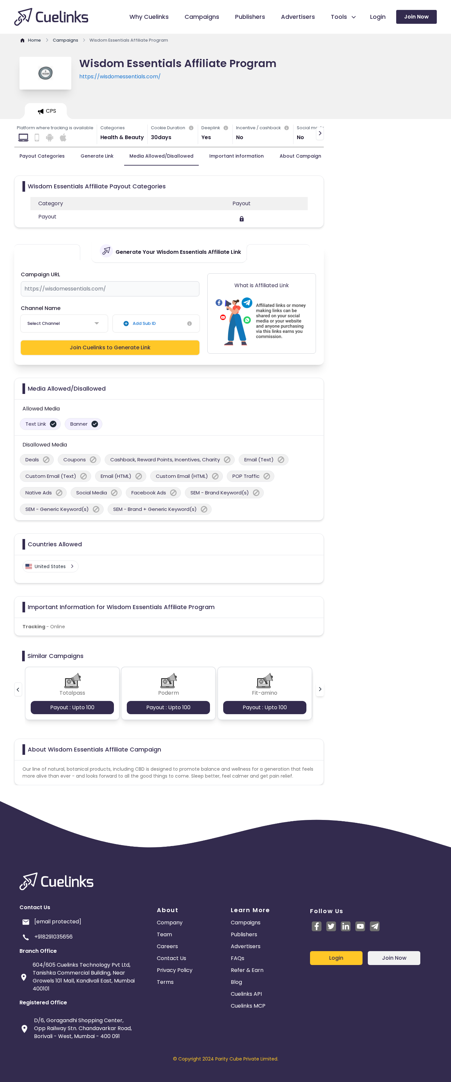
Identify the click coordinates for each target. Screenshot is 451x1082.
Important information (236, 156)
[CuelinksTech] (374, 926)
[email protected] (57, 921)
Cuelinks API (246, 994)
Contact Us (171, 958)
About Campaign (300, 156)
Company (170, 922)
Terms (165, 982)
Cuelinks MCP (248, 1006)
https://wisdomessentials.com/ (120, 76)
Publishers (244, 934)
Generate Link (97, 156)
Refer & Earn (247, 970)
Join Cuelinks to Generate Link (110, 347)
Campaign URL (40, 274)
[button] (18, 689)
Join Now (416, 16)
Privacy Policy (174, 970)
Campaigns (245, 922)
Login (336, 958)
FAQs (237, 958)
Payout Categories (42, 156)
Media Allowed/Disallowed (161, 156)
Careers (167, 946)
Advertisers (245, 946)
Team (164, 934)
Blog (236, 982)
